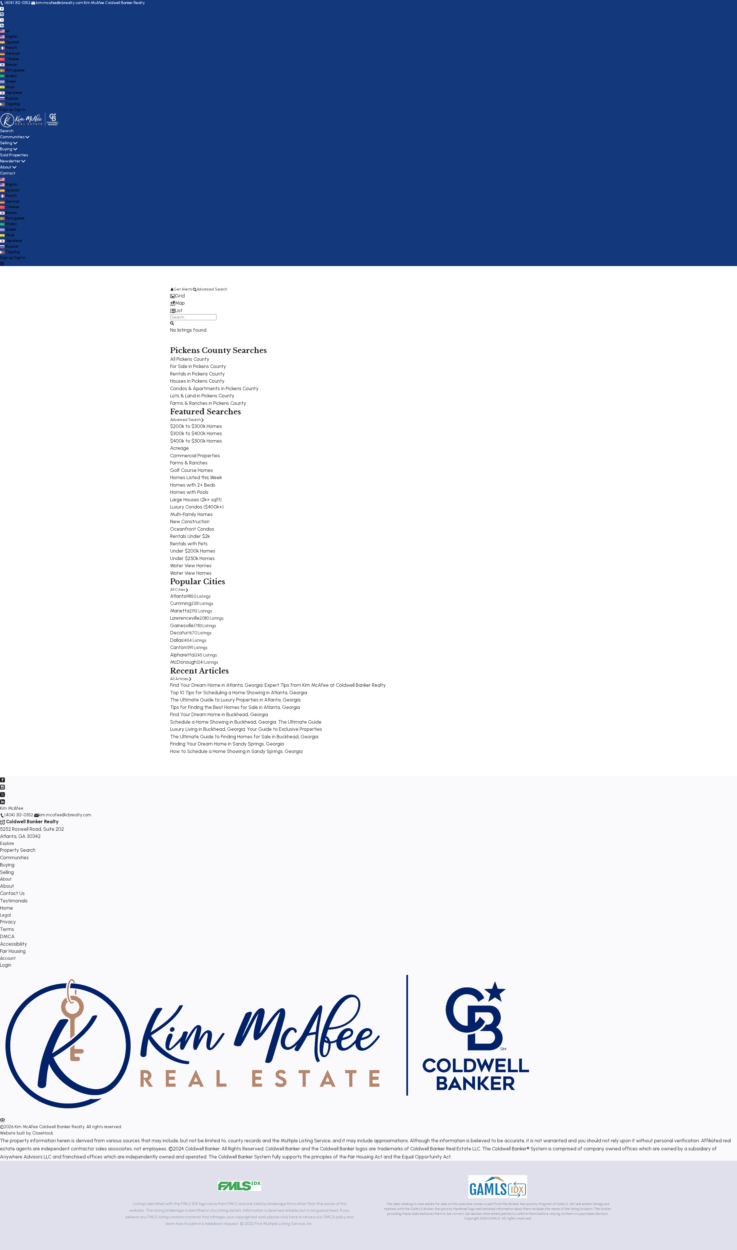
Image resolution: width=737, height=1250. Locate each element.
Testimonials (14, 901)
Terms (7, 929)
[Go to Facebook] (2, 8)
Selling (6, 143)
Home (6, 908)
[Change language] (4, 31)
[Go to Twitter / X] (2, 20)
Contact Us (12, 893)
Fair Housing (13, 951)
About (6, 167)
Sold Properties (14, 155)
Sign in (19, 109)
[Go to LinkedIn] (2, 25)
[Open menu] (2, 263)
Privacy (8, 922)
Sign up (6, 109)
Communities (12, 136)
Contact (8, 173)
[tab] (368, 296)
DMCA (7, 936)
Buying (6, 149)
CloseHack (42, 1133)
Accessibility (13, 944)
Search (7, 130)
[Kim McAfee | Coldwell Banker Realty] (267, 1113)
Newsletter (10, 161)
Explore (7, 843)
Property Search (17, 850)
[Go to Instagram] (2, 14)
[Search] (172, 322)
